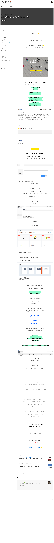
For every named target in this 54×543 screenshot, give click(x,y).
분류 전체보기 (3, 37)
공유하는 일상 (3, 50)
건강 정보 (3, 56)
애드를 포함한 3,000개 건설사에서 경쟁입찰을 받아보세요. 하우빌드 (31, 466)
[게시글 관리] (22, 473)
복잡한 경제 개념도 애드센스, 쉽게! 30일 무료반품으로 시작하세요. (30, 458)
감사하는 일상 (3, 45)
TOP (52, 500)
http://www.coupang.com (23, 455)
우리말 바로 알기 (4, 54)
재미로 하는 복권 (4, 59)
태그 (6, 6)
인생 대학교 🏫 (6, 2)
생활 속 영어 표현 (4, 51)
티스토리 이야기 (4, 57)
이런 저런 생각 (4, 48)
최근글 (2, 68)
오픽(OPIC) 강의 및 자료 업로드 (6, 60)
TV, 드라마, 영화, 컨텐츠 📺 (6, 42)
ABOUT (17, 6)
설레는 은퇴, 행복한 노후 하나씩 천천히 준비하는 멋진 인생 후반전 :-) (30, 483)
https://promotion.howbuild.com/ (25, 463)
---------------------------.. (5, 43)
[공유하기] (21, 473)
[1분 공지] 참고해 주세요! (5, 32)
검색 (49, 2)
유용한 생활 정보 (4, 53)
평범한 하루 (3, 47)
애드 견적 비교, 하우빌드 (24, 465)
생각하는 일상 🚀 (4, 39)
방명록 (11, 6)
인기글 (5, 68)
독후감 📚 (3, 40)
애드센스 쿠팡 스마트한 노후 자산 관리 (26, 457)
